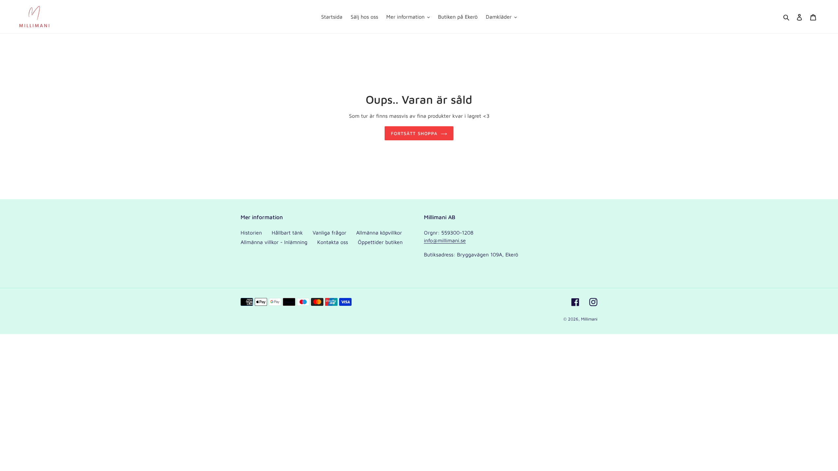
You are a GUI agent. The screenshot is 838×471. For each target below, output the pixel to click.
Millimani (589, 319)
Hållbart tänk (287, 233)
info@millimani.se (445, 240)
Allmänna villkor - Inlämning (274, 242)
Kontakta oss (332, 242)
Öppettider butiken (380, 242)
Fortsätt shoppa (414, 133)
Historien (251, 233)
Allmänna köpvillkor (379, 233)
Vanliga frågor (329, 233)
